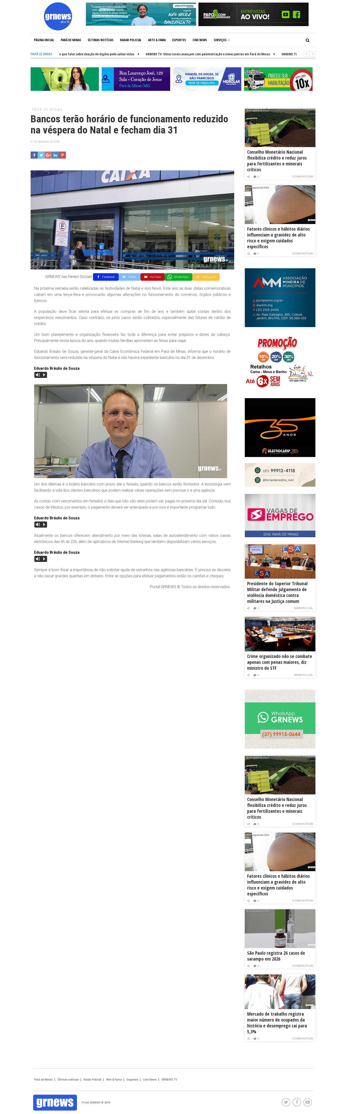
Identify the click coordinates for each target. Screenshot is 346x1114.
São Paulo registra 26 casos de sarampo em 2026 (276, 956)
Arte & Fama (157, 40)
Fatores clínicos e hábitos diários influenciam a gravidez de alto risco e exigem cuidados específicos (278, 238)
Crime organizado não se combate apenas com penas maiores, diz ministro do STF (279, 662)
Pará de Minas (71, 40)
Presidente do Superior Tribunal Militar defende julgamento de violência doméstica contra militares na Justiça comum (277, 592)
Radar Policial (130, 40)
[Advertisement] (132, 628)
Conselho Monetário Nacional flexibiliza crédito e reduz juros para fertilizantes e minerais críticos (277, 161)
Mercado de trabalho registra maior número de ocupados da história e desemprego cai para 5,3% (277, 1023)
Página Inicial (44, 40)
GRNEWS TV (169, 1079)
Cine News (200, 40)
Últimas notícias (100, 40)
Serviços (220, 40)
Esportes (179, 40)
